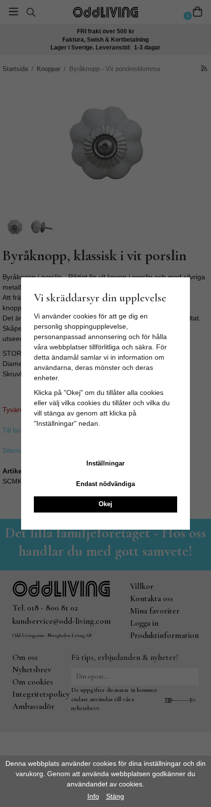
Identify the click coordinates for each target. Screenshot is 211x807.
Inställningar (105, 463)
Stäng (115, 796)
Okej (105, 504)
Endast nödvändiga (105, 484)
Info (93, 796)
